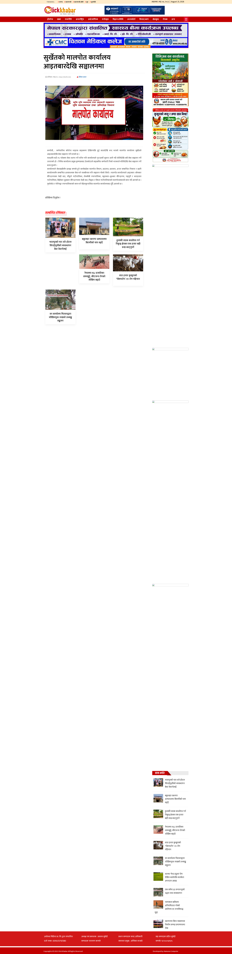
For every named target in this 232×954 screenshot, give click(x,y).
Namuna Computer (171, 951)
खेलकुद (156, 19)
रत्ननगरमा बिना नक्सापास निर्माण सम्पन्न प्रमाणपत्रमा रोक (175, 924)
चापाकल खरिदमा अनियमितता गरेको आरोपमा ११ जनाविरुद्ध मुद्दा (169, 907)
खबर (59, 19)
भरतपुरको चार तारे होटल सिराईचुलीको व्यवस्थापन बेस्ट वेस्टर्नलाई (60, 245)
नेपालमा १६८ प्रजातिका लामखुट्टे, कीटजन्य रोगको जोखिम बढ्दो (94, 276)
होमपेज (50, 19)
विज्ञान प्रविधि (118, 19)
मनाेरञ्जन (105, 19)
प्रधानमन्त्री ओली (78, 2)
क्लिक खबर (82, 77)
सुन (87, 2)
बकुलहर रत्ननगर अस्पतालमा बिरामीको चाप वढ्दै (94, 241)
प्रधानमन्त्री (68, 2)
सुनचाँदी (93, 2)
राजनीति (68, 19)
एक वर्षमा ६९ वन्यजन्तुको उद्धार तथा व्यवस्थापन (175, 891)
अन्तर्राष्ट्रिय (80, 19)
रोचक (165, 19)
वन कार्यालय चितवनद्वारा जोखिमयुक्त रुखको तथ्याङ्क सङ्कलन (60, 317)
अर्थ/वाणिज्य (93, 19)
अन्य (173, 19)
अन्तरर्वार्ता (131, 19)
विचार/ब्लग (144, 19)
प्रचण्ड (61, 2)
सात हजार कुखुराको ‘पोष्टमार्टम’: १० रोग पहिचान (128, 277)
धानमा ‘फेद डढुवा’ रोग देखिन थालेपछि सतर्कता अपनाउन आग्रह (174, 877)
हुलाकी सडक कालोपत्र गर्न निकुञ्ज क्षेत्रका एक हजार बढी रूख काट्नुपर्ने (128, 243)
